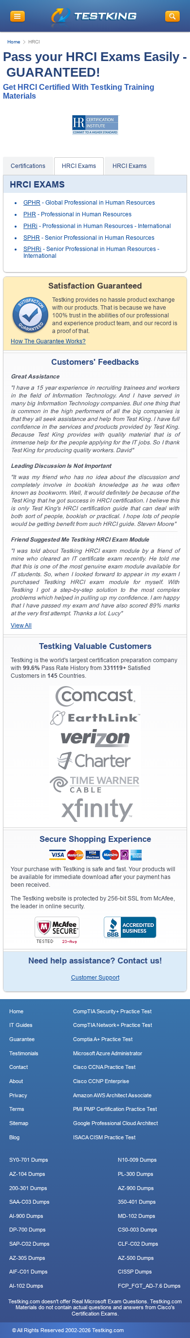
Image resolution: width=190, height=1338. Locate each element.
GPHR (31, 202)
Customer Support (95, 977)
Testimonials (23, 1053)
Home (13, 41)
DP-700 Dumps (27, 1230)
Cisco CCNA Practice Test (104, 1067)
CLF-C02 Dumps (138, 1244)
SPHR (31, 237)
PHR (29, 214)
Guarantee (22, 1039)
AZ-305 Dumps (27, 1258)
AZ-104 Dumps (27, 1174)
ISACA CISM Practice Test (104, 1137)
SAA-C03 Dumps (29, 1202)
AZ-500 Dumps (136, 1258)
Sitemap (18, 1123)
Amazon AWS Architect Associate (112, 1095)
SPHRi (32, 249)
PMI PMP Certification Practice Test (115, 1109)
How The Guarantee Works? (48, 341)
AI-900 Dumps (26, 1216)
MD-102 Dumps (136, 1216)
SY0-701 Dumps (28, 1160)
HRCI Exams (79, 166)
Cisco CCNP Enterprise (101, 1081)
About (16, 1081)
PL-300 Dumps (135, 1174)
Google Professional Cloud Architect (115, 1123)
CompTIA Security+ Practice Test (112, 1011)
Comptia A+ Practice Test (103, 1039)
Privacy (18, 1095)
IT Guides (21, 1025)
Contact (18, 1067)
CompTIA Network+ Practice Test (112, 1025)
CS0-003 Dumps (137, 1230)
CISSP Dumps (135, 1272)
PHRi (30, 226)
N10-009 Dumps (137, 1160)
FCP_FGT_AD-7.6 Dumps (149, 1286)
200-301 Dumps (28, 1188)
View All (21, 625)
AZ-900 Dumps (136, 1188)
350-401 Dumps (137, 1202)
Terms (16, 1109)
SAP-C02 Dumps (29, 1244)
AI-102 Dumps (26, 1286)
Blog (14, 1137)
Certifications (28, 166)
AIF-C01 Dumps (28, 1272)
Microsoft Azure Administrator (107, 1053)
